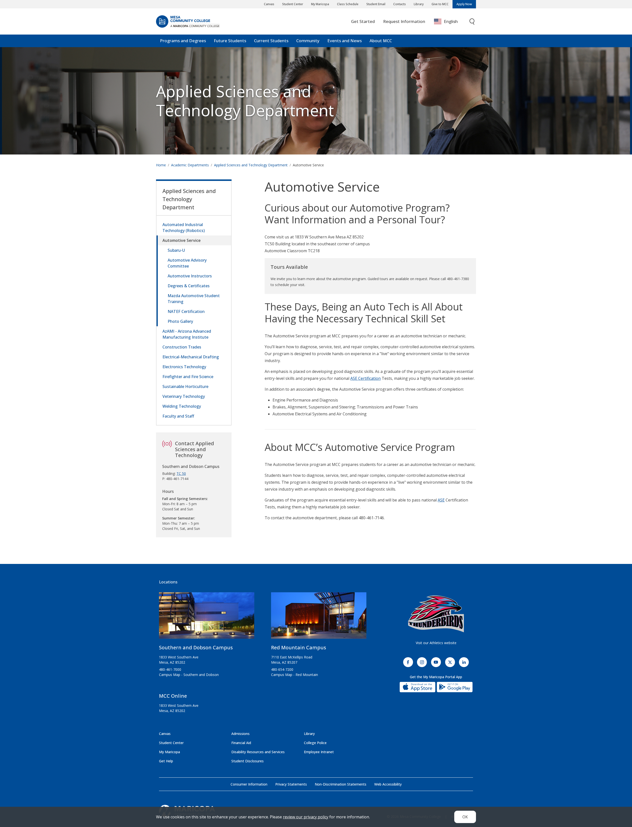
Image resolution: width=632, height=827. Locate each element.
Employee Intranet (319, 752)
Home (161, 165)
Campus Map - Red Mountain (294, 674)
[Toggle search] (472, 22)
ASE (441, 500)
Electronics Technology (184, 366)
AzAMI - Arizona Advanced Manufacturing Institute (186, 334)
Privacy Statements (291, 784)
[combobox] (449, 21)
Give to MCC (440, 4)
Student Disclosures (247, 761)
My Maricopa (320, 4)
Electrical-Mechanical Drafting (190, 357)
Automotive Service (181, 240)
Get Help (166, 761)
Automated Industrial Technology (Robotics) (183, 227)
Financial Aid (241, 742)
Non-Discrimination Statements (340, 784)
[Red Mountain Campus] (318, 617)
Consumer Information (249, 784)
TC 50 (181, 473)
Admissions (240, 733)
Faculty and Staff (178, 416)
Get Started (363, 21)
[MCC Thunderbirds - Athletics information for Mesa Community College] (436, 614)
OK (465, 817)
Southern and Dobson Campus (196, 647)
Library (419, 4)
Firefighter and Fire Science (187, 376)
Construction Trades (181, 347)
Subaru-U (176, 250)
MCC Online (173, 695)
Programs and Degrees (183, 40)
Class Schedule (347, 4)
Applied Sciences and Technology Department (245, 100)
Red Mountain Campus (298, 647)
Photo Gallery (180, 321)
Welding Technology (181, 406)
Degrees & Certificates (189, 285)
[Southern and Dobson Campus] (206, 617)
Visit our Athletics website (436, 642)
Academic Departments (190, 165)
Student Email (375, 4)
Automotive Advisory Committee (187, 263)
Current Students (271, 40)
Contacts (399, 4)
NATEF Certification (186, 311)
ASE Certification (365, 378)
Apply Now (464, 4)
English (451, 21)
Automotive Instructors (190, 276)
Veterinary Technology (183, 396)
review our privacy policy (305, 817)
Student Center (292, 4)
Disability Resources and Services (258, 752)
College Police (315, 742)
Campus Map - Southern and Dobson (189, 674)
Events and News (344, 40)
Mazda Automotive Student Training (194, 298)
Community (307, 40)
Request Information (404, 21)
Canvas (269, 4)
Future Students (230, 40)
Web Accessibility (388, 784)
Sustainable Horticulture (185, 386)
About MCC (381, 40)
